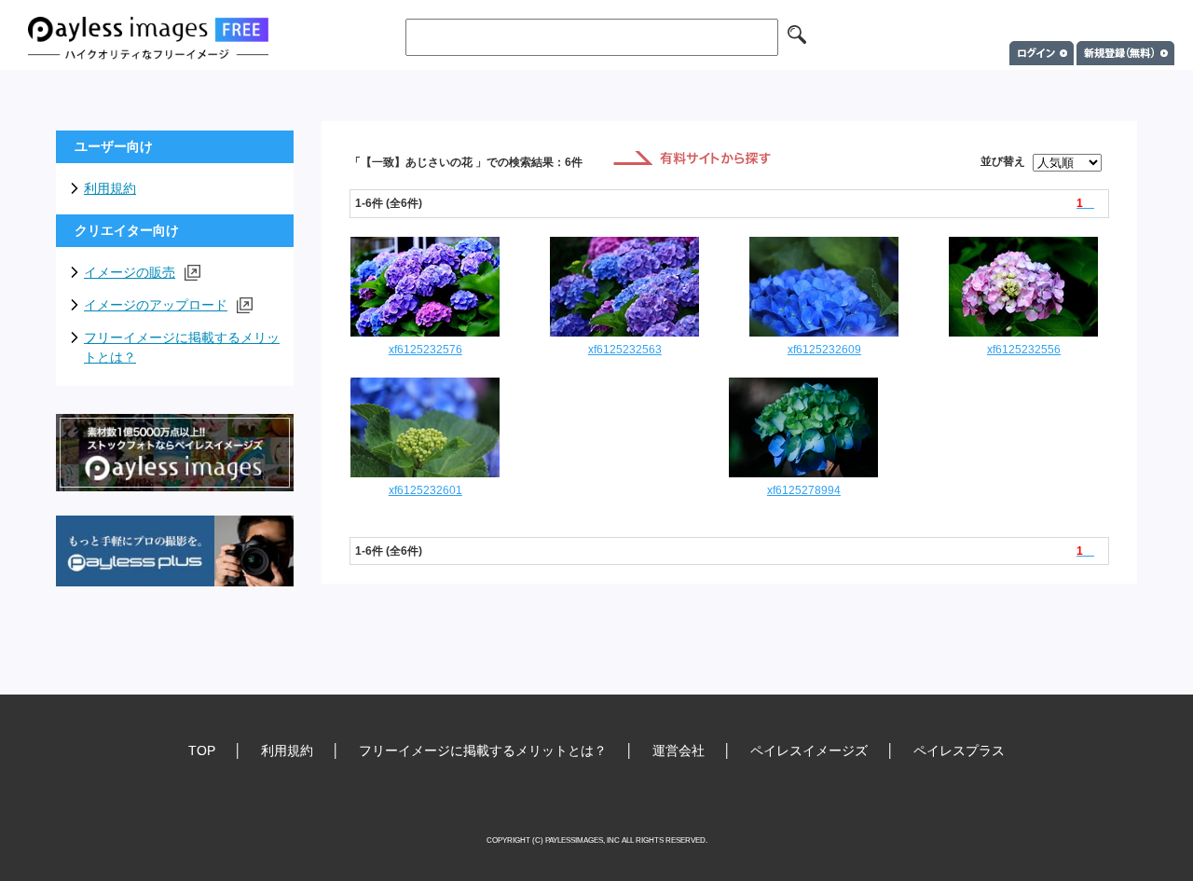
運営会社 (678, 750)
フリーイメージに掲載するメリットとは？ (182, 347)
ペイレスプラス (959, 750)
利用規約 (110, 188)
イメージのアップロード (155, 304)
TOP (201, 750)
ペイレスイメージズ (809, 750)
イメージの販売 (129, 272)
